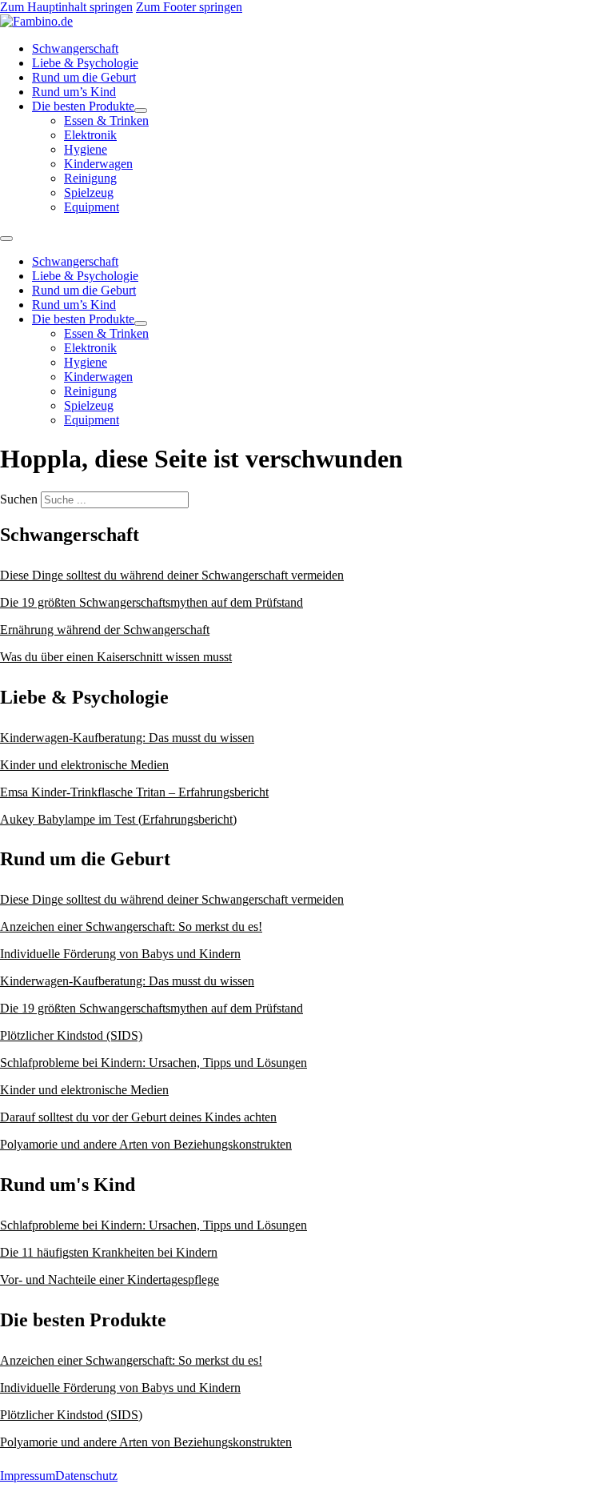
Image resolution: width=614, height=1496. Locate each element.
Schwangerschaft (75, 48)
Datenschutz (86, 1475)
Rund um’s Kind (74, 91)
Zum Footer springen (189, 7)
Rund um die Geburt (84, 77)
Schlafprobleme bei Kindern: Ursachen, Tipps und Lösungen (153, 1062)
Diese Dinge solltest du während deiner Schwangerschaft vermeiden (172, 575)
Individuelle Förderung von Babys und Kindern (120, 954)
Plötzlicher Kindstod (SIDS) (71, 1035)
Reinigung (90, 178)
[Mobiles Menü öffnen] (6, 238)
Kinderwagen (98, 163)
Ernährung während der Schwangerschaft (104, 629)
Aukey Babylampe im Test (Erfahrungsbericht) (118, 819)
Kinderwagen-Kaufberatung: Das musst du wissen (127, 737)
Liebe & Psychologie (85, 63)
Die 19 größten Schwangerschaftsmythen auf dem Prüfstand (151, 602)
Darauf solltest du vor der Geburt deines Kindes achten (138, 1117)
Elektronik (90, 135)
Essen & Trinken (106, 120)
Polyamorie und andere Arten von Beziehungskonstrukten (146, 1144)
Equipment (91, 207)
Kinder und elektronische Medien (84, 765)
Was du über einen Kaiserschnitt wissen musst (116, 657)
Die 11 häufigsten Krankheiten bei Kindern (108, 1252)
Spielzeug (89, 192)
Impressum (27, 1475)
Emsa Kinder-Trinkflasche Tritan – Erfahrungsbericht (134, 792)
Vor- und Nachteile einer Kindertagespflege (109, 1279)
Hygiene (85, 149)
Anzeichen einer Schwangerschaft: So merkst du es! (131, 926)
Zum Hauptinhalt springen (66, 7)
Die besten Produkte (83, 106)
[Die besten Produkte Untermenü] (140, 110)
